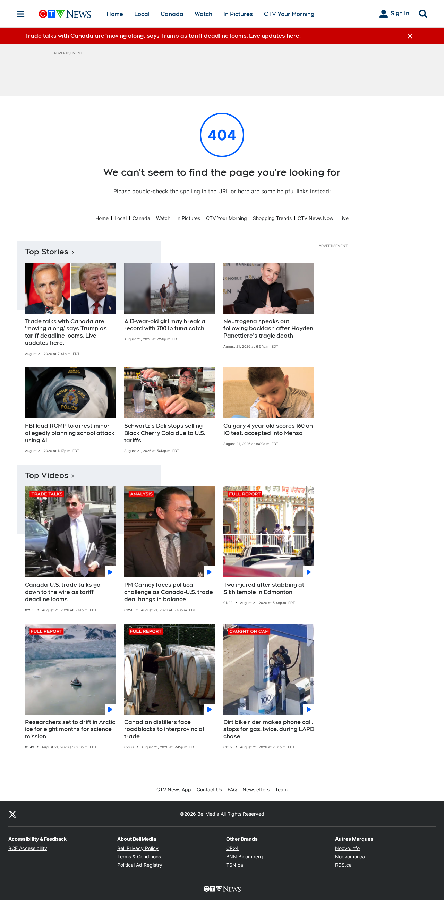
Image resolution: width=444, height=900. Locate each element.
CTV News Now (315, 218)
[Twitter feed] (12, 814)
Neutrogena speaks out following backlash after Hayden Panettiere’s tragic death (268, 328)
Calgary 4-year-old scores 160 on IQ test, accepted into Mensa (268, 429)
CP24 (232, 848)
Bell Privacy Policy (138, 848)
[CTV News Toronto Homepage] (65, 14)
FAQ (232, 789)
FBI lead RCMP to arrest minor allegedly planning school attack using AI (69, 433)
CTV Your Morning (289, 14)
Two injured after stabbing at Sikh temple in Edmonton (263, 588)
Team (281, 789)
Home (114, 14)
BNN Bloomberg (244, 856)
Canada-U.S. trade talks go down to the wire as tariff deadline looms (62, 592)
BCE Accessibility (27, 848)
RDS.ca (343, 865)
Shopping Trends (272, 218)
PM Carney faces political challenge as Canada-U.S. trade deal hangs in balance (168, 592)
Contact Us (209, 789)
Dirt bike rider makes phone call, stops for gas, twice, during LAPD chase (268, 729)
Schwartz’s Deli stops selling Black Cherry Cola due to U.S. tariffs (164, 433)
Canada (172, 14)
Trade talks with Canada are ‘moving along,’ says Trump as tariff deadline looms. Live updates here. (66, 332)
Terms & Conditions (139, 856)
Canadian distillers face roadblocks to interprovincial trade (164, 729)
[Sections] (21, 14)
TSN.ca (234, 865)
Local (142, 14)
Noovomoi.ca (350, 856)
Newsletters (256, 789)
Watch (203, 14)
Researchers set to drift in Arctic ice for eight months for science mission (70, 729)
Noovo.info (347, 848)
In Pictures (238, 14)
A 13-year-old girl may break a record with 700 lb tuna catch (164, 325)
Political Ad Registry (139, 865)
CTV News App (173, 789)
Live (344, 218)
